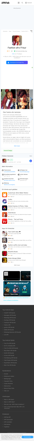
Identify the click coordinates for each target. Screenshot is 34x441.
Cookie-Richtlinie (8, 383)
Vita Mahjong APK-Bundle (10, 357)
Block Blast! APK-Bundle (10, 350)
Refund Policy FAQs (9, 388)
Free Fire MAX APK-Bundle (11, 348)
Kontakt (6, 373)
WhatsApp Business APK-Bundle (12, 332)
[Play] (4, 280)
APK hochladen (8, 422)
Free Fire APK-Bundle (9, 343)
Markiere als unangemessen (10, 184)
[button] (31, 99)
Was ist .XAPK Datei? (9, 402)
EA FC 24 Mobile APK (9, 345)
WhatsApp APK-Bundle (10, 317)
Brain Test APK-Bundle (10, 365)
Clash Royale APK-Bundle (10, 360)
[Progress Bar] (11, 278)
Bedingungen (7, 378)
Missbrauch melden (9, 376)
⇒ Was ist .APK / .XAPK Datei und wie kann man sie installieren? (17, 57)
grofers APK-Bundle (9, 327)
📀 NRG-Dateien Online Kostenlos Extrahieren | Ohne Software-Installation (17, 283)
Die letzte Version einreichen (10, 180)
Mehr (31, 156)
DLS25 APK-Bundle (9, 353)
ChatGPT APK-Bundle (9, 312)
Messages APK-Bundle (10, 315)
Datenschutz (7, 386)
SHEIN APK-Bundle (9, 329)
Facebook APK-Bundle (10, 322)
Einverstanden (27, 437)
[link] (5, 283)
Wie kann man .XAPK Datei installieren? (14, 404)
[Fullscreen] (19, 280)
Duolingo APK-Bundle (9, 320)
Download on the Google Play (17, 62)
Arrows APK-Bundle (9, 355)
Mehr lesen (17, 265)
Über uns (6, 390)
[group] (8, 99)
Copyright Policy (8, 381)
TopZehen (6, 426)
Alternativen (7, 424)
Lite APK (6, 334)
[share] (28, 282)
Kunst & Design (8, 150)
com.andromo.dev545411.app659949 (12, 171)
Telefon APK (7, 325)
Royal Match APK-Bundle (10, 362)
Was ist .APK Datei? (9, 399)
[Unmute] (6, 280)
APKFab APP (7, 417)
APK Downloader (8, 419)
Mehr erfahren (18, 439)
